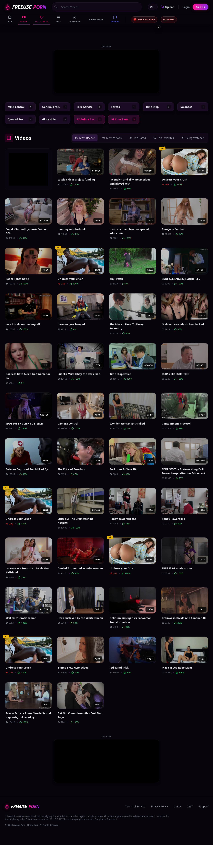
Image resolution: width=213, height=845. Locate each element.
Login (186, 7)
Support (203, 806)
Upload (169, 7)
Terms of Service (135, 806)
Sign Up (200, 7)
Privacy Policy (159, 806)
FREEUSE (29, 7)
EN (151, 7)
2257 (190, 806)
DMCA (177, 806)
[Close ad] (159, 27)
